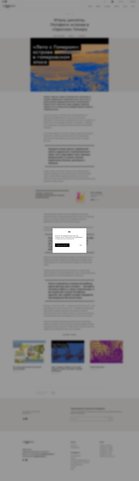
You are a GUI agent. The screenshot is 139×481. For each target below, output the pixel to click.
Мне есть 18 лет (62, 245)
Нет (81, 245)
